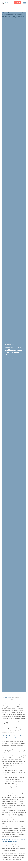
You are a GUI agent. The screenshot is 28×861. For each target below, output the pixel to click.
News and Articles (8, 697)
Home (3, 697)
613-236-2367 (18, 2)
